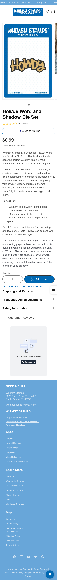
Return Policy (12, 523)
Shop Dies (10, 452)
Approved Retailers (15, 425)
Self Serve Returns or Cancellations (16, 529)
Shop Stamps (12, 448)
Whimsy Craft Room (15, 481)
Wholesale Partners (15, 504)
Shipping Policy (13, 536)
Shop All (9, 438)
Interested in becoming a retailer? (22, 421)
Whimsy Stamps (22, 569)
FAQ (8, 499)
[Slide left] (22, 105)
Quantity (6, 273)
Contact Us (11, 519)
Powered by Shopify (14, 572)
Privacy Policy (12, 540)
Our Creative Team (14, 486)
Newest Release (13, 443)
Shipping (5, 145)
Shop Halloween (13, 457)
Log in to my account (16, 417)
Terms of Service (13, 545)
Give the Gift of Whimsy (17, 461)
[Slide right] (35, 105)
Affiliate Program (13, 495)
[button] (7, 11)
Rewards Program (14, 490)
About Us (10, 476)
